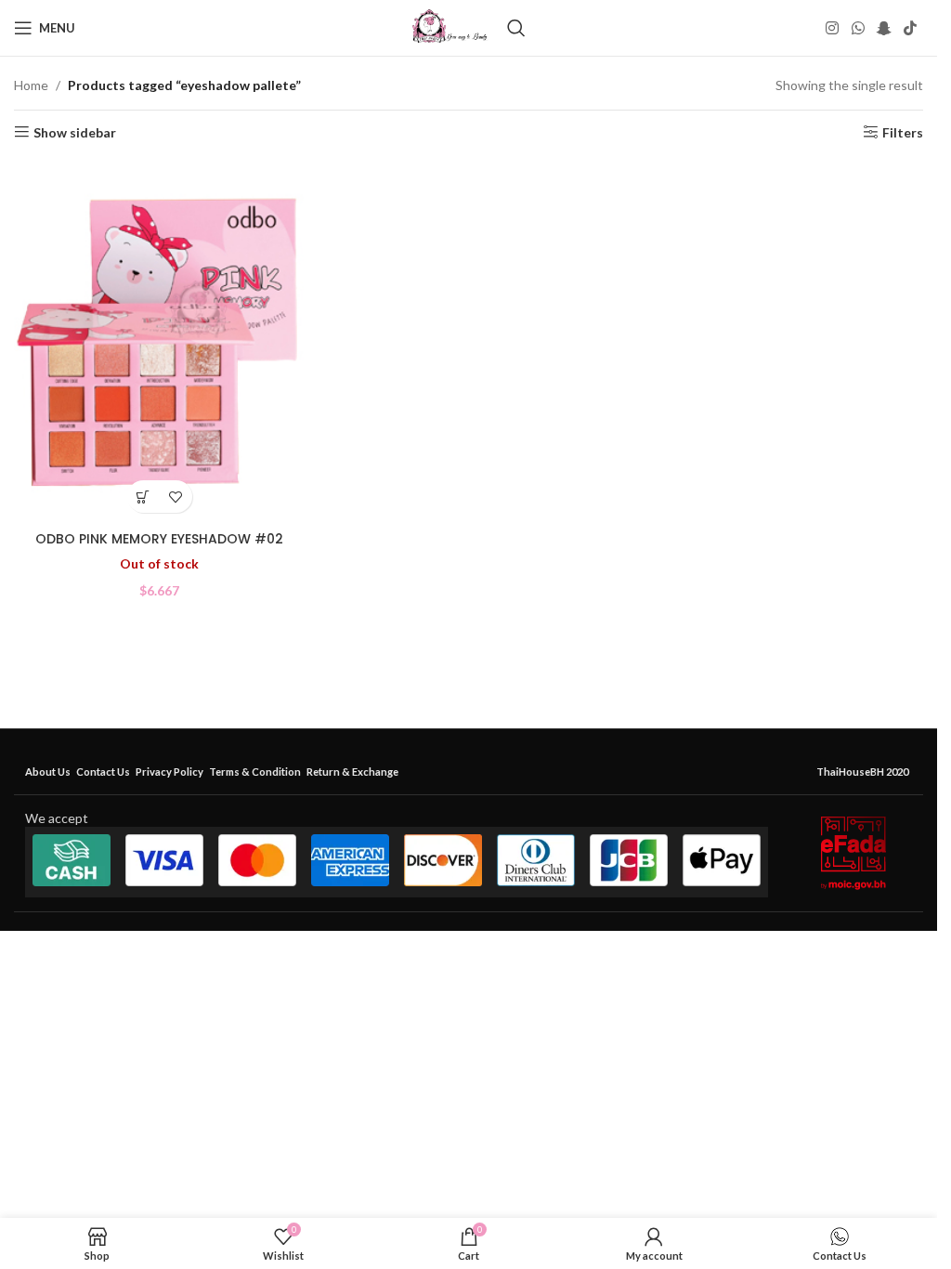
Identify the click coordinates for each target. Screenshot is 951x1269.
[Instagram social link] (832, 28)
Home (31, 85)
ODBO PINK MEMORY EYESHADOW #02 (159, 539)
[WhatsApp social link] (857, 28)
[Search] (516, 27)
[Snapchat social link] (883, 28)
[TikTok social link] (910, 28)
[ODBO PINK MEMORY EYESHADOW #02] (159, 340)
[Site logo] (450, 26)
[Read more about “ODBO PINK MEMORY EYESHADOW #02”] (143, 496)
